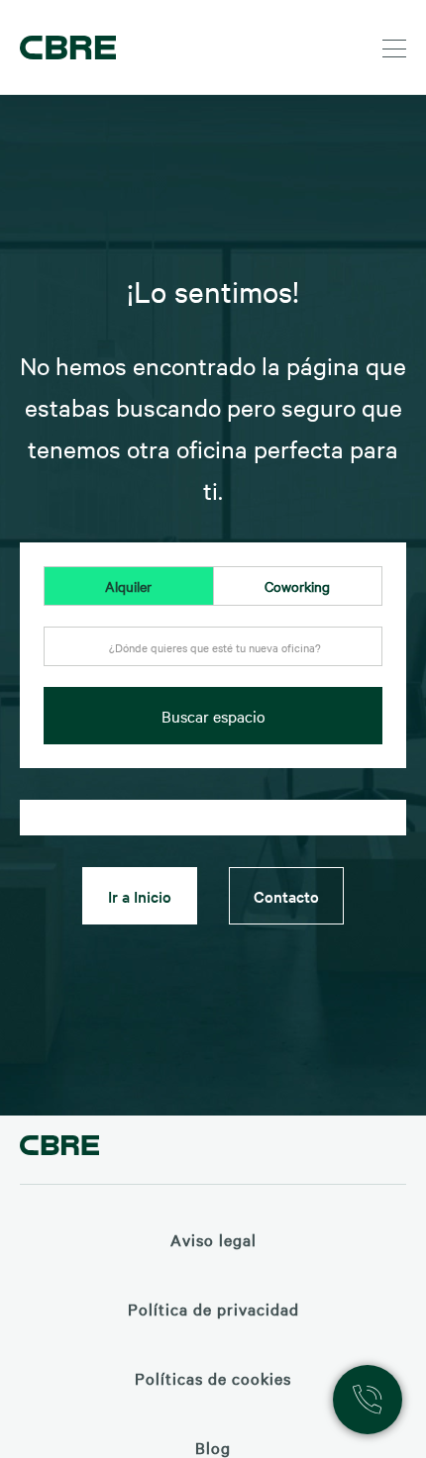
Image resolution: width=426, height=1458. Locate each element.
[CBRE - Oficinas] (64, 47)
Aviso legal (213, 1239)
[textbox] (213, 647)
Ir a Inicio (139, 896)
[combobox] (213, 657)
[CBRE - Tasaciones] (59, 1147)
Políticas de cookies (213, 1378)
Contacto (286, 896)
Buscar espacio (213, 716)
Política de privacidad (213, 1308)
